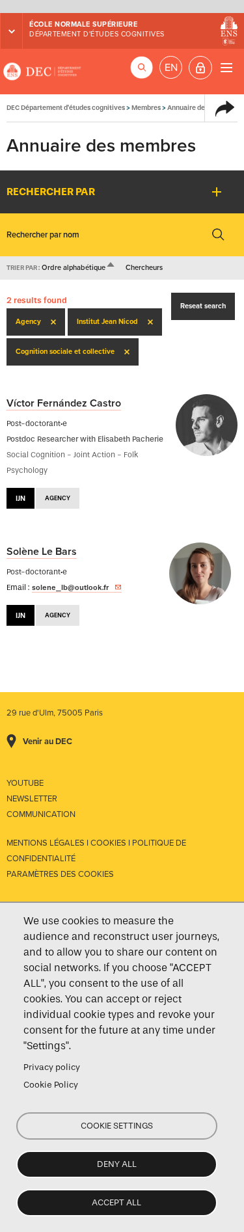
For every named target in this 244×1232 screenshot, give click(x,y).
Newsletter (32, 799)
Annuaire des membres (203, 107)
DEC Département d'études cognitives (42, 71)
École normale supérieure (83, 24)
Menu (226, 67)
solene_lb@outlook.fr (70, 587)
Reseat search (203, 306)
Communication (41, 814)
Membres (146, 107)
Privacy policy (51, 1067)
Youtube (25, 783)
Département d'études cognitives (97, 34)
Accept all (116, 1202)
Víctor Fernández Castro (64, 403)
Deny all (117, 1164)
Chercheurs (144, 267)
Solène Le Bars (42, 551)
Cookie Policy (50, 1084)
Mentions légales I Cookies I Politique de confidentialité (96, 851)
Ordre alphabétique (79, 267)
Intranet (200, 67)
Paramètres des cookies (60, 874)
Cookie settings (117, 1125)
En (171, 67)
